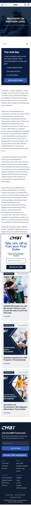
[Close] (28, 236)
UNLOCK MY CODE (16, 267)
